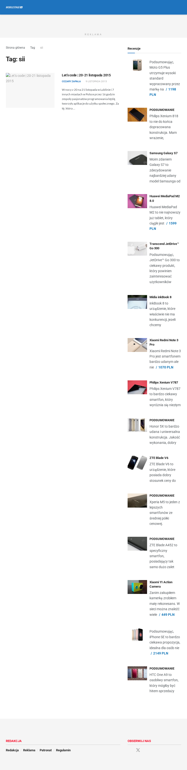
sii (41, 47)
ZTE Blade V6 (159, 458)
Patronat (46, 750)
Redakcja (12, 750)
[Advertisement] (93, 22)
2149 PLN (160, 653)
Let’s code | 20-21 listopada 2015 (86, 75)
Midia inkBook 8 (160, 297)
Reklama (29, 750)
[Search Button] (179, 7)
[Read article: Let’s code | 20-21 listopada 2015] (30, 90)
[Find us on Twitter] (138, 750)
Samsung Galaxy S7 (164, 153)
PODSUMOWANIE (162, 110)
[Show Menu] (170, 7)
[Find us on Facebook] (129, 750)
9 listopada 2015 (96, 81)
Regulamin (63, 750)
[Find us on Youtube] (147, 750)
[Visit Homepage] (14, 7)
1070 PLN (165, 367)
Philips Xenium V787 (164, 382)
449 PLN (168, 615)
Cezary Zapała (71, 81)
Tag (32, 47)
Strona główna (15, 47)
